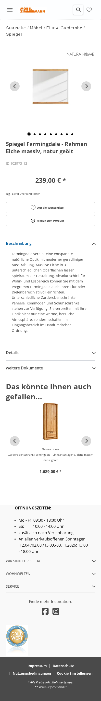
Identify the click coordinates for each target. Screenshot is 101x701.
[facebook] (45, 611)
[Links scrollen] (15, 86)
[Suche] (78, 10)
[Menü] (10, 10)
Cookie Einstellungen (74, 673)
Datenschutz (63, 665)
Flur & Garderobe (64, 28)
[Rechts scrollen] (86, 86)
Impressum (37, 665)
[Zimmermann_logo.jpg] (32, 10)
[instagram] (55, 611)
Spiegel (14, 34)
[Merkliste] (89, 10)
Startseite (16, 28)
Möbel (36, 28)
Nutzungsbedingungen (32, 673)
